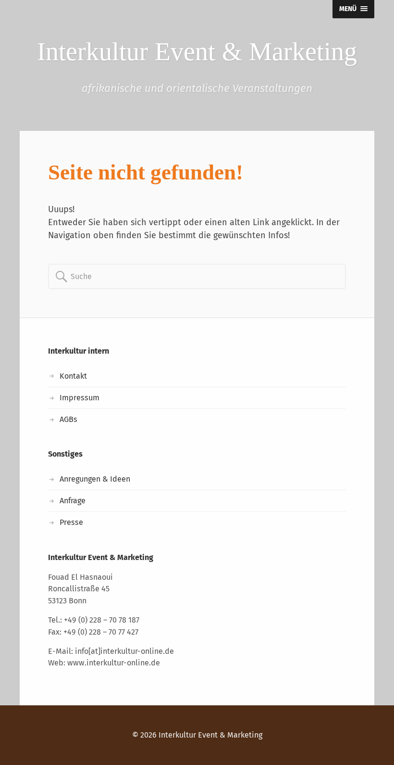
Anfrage (73, 500)
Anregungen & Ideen (95, 479)
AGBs (68, 419)
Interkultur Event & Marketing (210, 735)
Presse (71, 522)
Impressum (79, 397)
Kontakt (73, 376)
